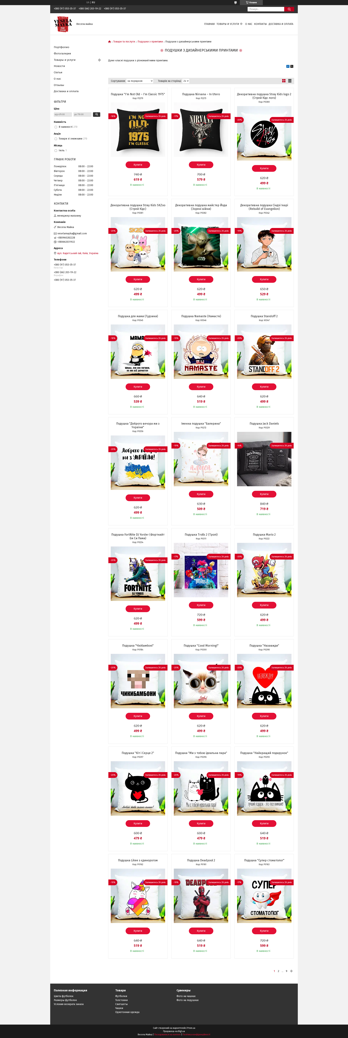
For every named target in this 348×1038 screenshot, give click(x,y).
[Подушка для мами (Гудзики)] (137, 351)
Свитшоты (121, 1004)
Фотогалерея (62, 53)
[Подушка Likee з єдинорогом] (137, 896)
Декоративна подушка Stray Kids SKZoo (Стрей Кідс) (138, 207)
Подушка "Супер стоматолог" (264, 860)
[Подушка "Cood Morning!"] (201, 681)
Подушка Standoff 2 (264, 316)
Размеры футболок (65, 1000)
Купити (138, 164)
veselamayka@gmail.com (72, 233)
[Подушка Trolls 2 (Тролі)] (201, 570)
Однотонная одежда (127, 1012)
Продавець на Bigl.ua (174, 1031)
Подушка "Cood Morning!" (201, 645)
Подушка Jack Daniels (264, 423)
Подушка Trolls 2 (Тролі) (201, 534)
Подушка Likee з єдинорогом (138, 860)
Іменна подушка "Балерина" (201, 423)
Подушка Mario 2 (264, 534)
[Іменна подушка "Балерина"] (201, 459)
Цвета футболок (63, 996)
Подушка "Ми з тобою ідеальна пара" (201, 753)
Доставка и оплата (281, 24)
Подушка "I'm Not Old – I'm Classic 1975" (138, 94)
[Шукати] (289, 9)
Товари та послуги (124, 41)
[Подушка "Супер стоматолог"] (264, 896)
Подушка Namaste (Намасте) (201, 316)
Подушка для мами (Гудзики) (138, 316)
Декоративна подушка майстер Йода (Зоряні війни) (201, 207)
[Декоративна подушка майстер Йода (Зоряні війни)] (201, 244)
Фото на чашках (186, 996)
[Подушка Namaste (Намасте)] (201, 351)
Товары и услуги (228, 24)
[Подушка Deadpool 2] (201, 896)
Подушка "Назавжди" (264, 645)
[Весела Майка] (63, 23)
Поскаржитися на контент (167, 1034)
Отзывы (59, 85)
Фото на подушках (188, 1000)
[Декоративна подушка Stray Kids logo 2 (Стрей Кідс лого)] (264, 133)
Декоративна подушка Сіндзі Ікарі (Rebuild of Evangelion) (264, 207)
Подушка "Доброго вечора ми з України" (138, 425)
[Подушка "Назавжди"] (264, 681)
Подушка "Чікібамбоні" (138, 645)
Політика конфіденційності (196, 1034)
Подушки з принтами (150, 41)
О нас (248, 24)
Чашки (119, 1008)
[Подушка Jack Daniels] (264, 459)
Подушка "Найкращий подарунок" (264, 753)
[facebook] (287, 67)
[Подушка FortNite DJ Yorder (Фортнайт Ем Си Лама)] (137, 573)
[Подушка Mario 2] (264, 570)
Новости (59, 66)
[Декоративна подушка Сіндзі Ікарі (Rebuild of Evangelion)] (264, 244)
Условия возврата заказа (69, 1004)
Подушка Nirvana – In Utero (201, 94)
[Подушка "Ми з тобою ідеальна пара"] (201, 788)
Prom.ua (191, 1028)
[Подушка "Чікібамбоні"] (137, 681)
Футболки (121, 996)
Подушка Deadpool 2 (201, 860)
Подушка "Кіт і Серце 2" (138, 753)
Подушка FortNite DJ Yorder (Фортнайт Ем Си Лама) (137, 536)
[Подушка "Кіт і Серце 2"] (137, 788)
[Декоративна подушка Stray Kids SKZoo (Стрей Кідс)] (137, 244)
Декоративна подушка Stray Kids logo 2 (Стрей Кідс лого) (264, 96)
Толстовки (121, 1000)
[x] (291, 67)
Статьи (58, 72)
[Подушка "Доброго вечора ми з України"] (137, 462)
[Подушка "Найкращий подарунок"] (264, 788)
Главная (209, 24)
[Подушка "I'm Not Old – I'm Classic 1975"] (137, 129)
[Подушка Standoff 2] (264, 351)
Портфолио (61, 47)
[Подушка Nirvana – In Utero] (201, 129)
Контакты (260, 24)
